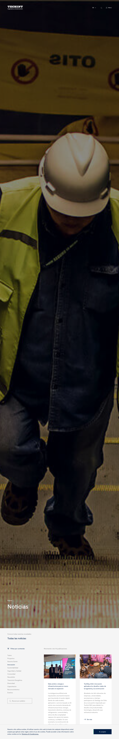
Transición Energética (14, 680)
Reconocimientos (13, 689)
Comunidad (11, 674)
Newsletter (11, 677)
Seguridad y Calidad (14, 671)
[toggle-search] (101, 8)
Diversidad (11, 683)
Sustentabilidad (12, 668)
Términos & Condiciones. (30, 734)
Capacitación (11, 686)
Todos (9, 655)
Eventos (10, 692)
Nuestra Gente (12, 661)
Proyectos (11, 658)
